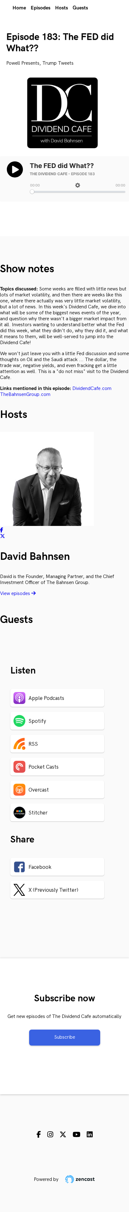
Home (19, 8)
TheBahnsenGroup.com (25, 395)
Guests (80, 8)
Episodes (40, 8)
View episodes (15, 594)
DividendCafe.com (91, 389)
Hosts (61, 8)
